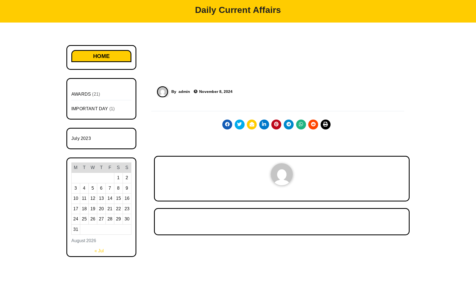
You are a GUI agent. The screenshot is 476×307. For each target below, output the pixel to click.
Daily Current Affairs (238, 10)
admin (184, 91)
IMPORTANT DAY (89, 108)
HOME (101, 56)
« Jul (99, 250)
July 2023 (81, 138)
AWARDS (81, 94)
